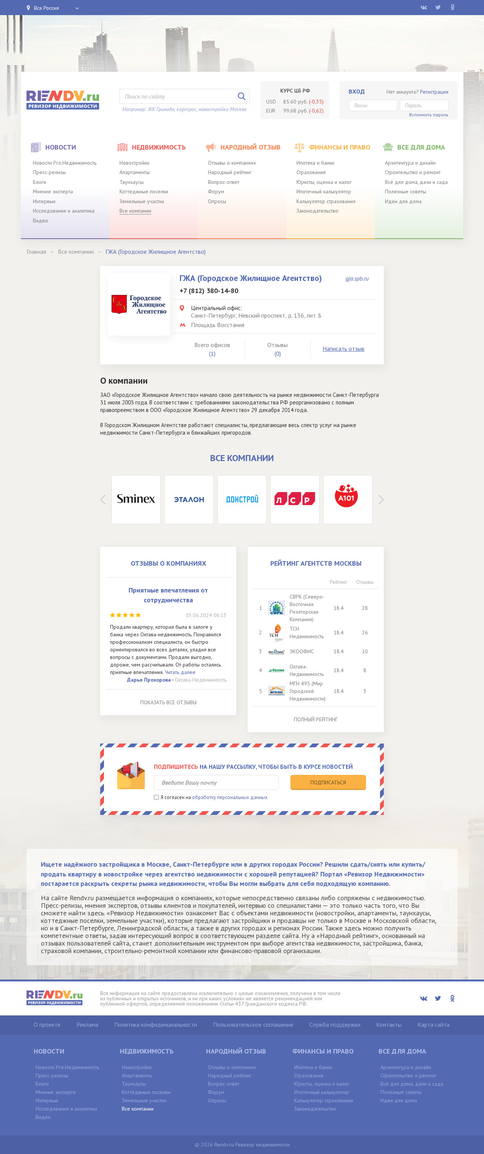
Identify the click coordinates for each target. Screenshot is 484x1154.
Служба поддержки (334, 1024)
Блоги (39, 182)
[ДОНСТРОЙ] (242, 499)
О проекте (47, 1024)
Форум (216, 191)
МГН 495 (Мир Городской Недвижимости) (308, 691)
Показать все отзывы (168, 702)
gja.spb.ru (357, 278)
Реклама (87, 1024)
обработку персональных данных (230, 797)
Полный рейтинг (316, 719)
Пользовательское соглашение (253, 1024)
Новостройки (134, 162)
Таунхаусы (131, 182)
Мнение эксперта (53, 191)
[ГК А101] (347, 499)
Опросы (217, 201)
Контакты (389, 1024)
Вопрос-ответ (223, 182)
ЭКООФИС (302, 651)
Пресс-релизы (49, 172)
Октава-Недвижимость (200, 679)
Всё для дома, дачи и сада (416, 182)
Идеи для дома (403, 201)
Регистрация (434, 91)
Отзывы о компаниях (232, 162)
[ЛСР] (295, 499)
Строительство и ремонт (413, 172)
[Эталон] (189, 499)
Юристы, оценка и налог (324, 182)
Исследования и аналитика (64, 210)
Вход (357, 91)
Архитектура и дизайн (410, 162)
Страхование (311, 172)
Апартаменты (134, 172)
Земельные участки (141, 201)
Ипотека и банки (315, 162)
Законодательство (317, 210)
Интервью (44, 201)
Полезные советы (405, 191)
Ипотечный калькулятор (323, 191)
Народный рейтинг (229, 172)
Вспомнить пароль (428, 114)
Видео (40, 220)
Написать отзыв (344, 348)
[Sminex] (136, 499)
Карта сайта (433, 1024)
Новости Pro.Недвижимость (64, 162)
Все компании (135, 210)
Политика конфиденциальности (155, 1024)
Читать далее (180, 672)
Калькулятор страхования (325, 201)
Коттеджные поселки (143, 191)
